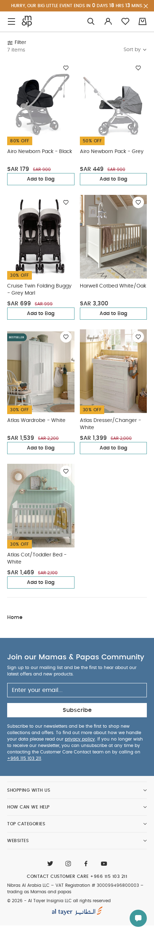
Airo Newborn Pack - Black (39, 151)
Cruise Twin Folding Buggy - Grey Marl (39, 290)
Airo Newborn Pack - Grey (112, 151)
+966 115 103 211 (24, 758)
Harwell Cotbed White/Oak (113, 286)
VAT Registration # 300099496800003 (97, 885)
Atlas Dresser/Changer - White (110, 424)
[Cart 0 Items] (142, 21)
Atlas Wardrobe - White (36, 420)
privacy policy (80, 739)
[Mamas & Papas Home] (27, 21)
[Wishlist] (66, 68)
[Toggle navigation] (11, 21)
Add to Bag (40, 179)
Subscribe (77, 710)
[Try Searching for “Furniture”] (91, 21)
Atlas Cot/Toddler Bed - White (37, 558)
